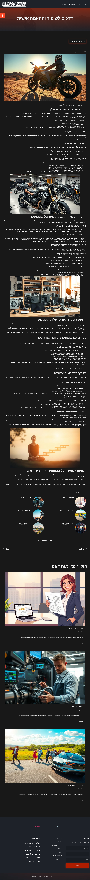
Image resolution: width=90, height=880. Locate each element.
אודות (85, 4)
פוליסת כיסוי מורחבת (67, 497)
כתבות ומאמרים (74, 4)
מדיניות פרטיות (57, 852)
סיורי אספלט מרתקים (67, 510)
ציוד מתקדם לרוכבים (24, 510)
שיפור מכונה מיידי (25, 497)
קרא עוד (81, 643)
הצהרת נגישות (57, 856)
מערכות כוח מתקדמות (67, 523)
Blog (74, 52)
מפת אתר (59, 859)
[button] (2, 15)
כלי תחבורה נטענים (25, 523)
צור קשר (63, 4)
